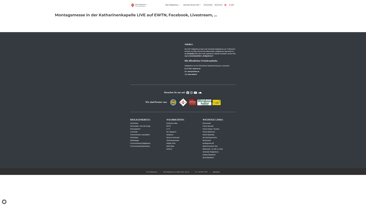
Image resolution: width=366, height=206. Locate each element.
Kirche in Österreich (172, 137)
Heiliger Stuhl (170, 143)
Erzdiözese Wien (171, 123)
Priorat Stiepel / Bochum (211, 129)
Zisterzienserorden (172, 140)
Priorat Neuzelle (208, 126)
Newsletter (218, 5)
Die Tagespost (171, 132)
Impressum (216, 172)
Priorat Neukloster (209, 132)
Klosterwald (207, 123)
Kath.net (169, 149)
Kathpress (169, 135)
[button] (225, 5)
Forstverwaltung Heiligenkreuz (140, 143)
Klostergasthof (135, 129)
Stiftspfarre (134, 137)
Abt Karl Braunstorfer (210, 137)
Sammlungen (134, 140)
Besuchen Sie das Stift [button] (191, 5)
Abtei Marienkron (208, 158)
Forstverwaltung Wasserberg (140, 146)
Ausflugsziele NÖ (208, 143)
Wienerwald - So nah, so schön (213, 149)
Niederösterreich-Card (210, 146)
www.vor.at (197, 69)
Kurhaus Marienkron (209, 155)
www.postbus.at (193, 71)
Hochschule (134, 123)
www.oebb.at (192, 74)
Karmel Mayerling (208, 135)
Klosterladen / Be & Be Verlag (140, 126)
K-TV (168, 129)
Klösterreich (207, 140)
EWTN (168, 126)
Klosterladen (208, 5)
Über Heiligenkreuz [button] (172, 5)
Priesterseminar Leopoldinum (140, 135)
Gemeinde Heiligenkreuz (211, 152)
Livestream (134, 132)
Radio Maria (170, 146)
